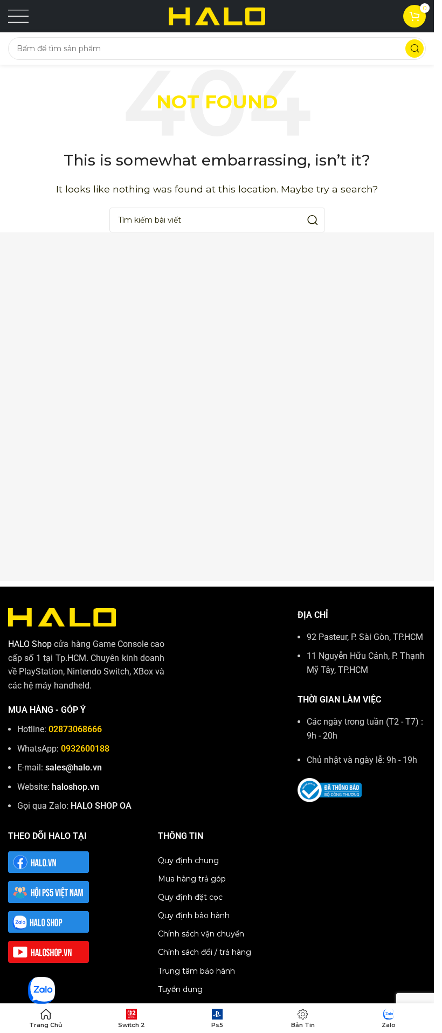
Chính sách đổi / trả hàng (204, 952)
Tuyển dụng (180, 989)
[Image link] (62, 616)
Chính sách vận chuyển (201, 934)
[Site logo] (217, 15)
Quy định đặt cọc (190, 897)
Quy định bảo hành (194, 915)
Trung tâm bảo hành (196, 971)
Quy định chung (188, 860)
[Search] (414, 48)
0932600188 (85, 748)
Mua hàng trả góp (192, 879)
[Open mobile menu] (18, 16)
